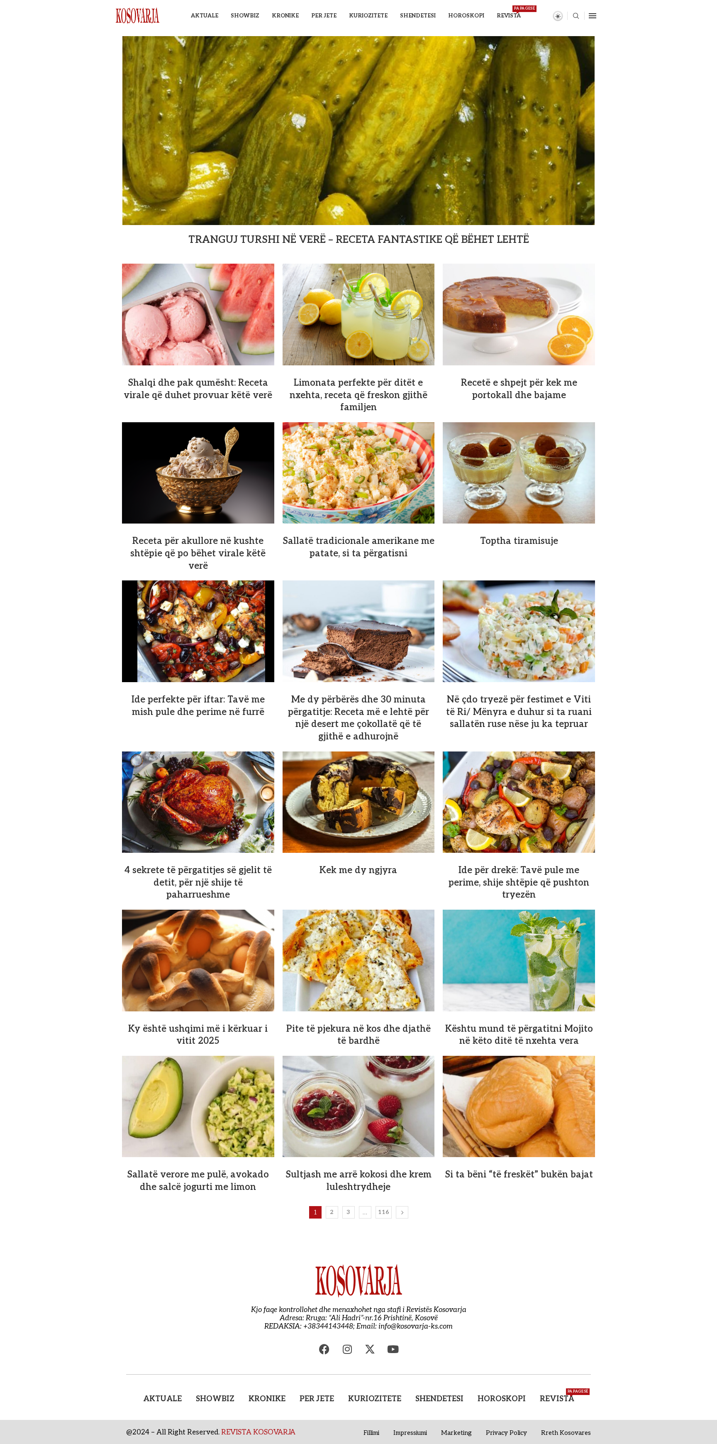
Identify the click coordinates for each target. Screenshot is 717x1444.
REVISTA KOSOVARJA (258, 1432)
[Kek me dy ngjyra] (359, 802)
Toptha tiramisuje (519, 541)
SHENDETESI (418, 15)
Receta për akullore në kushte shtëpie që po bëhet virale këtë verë (198, 553)
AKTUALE (204, 15)
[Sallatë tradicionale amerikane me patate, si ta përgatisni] (359, 473)
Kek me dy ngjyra (358, 870)
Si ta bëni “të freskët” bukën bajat (519, 1174)
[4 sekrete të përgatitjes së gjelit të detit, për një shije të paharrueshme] (198, 802)
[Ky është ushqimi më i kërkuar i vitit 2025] (198, 960)
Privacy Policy (506, 1433)
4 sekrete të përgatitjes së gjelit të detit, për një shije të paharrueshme (198, 882)
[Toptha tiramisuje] (519, 473)
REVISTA (509, 12)
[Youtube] (393, 1349)
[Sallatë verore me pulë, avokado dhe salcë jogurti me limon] (198, 1106)
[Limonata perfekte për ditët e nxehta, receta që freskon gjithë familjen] (359, 314)
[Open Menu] (592, 16)
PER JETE (324, 15)
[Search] (576, 16)
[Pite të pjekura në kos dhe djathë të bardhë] (359, 960)
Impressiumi (410, 1433)
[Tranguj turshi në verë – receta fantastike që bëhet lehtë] (358, 130)
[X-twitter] (370, 1349)
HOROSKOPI (466, 15)
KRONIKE (285, 15)
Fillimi (371, 1433)
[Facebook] (324, 1349)
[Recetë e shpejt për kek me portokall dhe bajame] (519, 314)
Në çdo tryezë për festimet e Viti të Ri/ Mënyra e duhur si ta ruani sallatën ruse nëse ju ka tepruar (519, 711)
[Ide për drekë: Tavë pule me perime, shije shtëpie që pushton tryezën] (519, 802)
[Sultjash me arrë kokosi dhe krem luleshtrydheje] (359, 1106)
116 (383, 1212)
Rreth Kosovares (566, 1433)
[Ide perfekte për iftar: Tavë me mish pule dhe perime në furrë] (198, 631)
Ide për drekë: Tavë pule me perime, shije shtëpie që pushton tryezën (519, 882)
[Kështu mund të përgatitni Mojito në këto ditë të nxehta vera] (519, 960)
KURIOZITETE (368, 15)
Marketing (456, 1433)
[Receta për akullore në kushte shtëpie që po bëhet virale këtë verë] (198, 473)
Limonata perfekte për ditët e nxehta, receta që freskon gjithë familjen (358, 395)
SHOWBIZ (245, 15)
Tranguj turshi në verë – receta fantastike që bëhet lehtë (358, 240)
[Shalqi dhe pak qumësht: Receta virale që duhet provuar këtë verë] (198, 314)
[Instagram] (347, 1349)
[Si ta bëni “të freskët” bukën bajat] (519, 1106)
